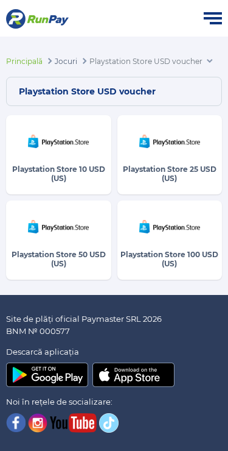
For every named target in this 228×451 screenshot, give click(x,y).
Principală (24, 61)
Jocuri (66, 61)
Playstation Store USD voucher (145, 61)
